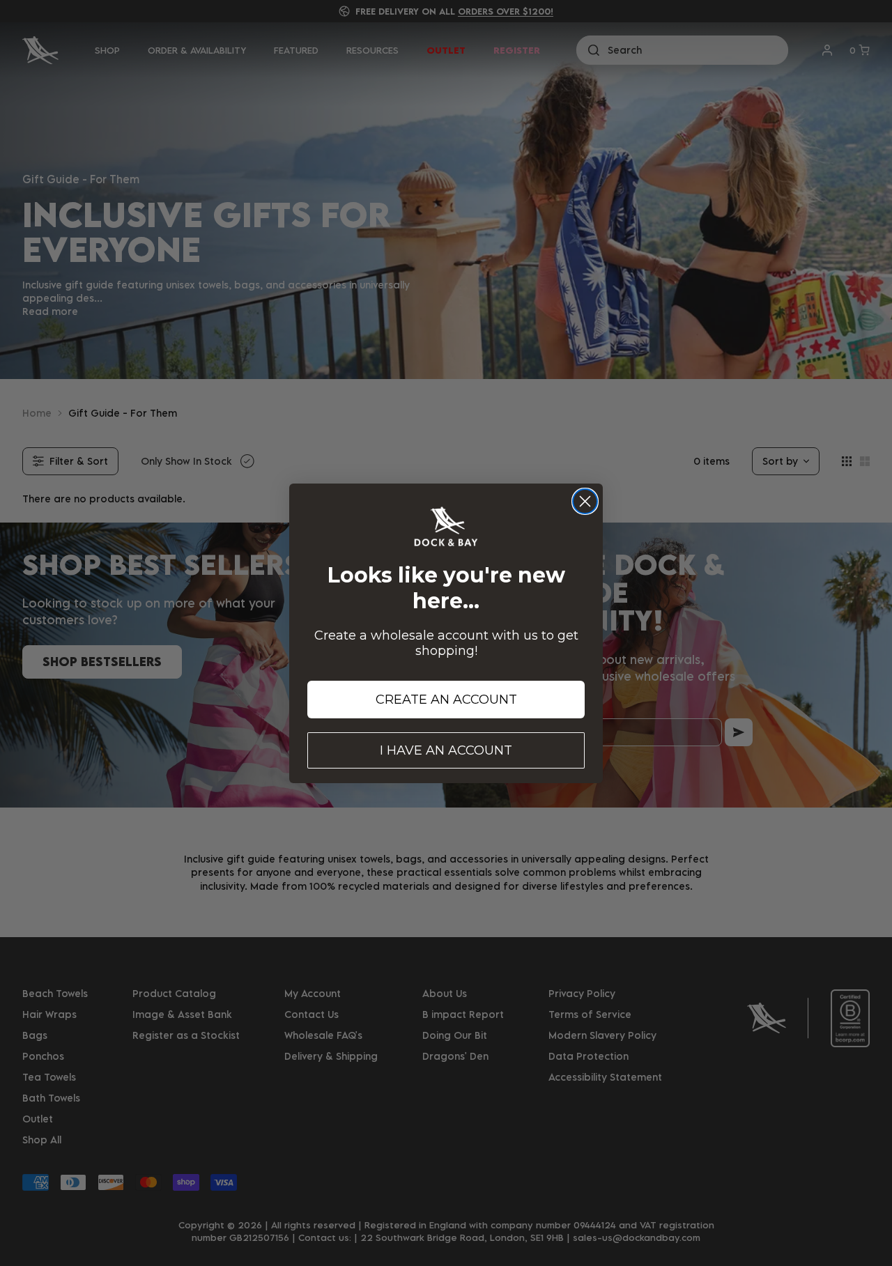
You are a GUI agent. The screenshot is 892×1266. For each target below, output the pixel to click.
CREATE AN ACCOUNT (446, 699)
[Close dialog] (585, 501)
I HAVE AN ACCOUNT (446, 750)
